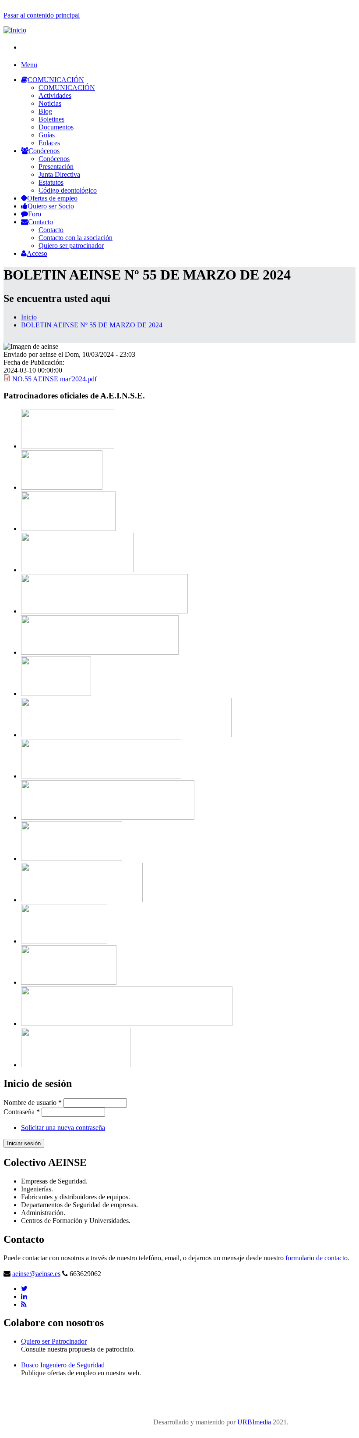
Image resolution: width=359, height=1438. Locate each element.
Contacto (40, 222)
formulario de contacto (316, 1258)
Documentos (56, 127)
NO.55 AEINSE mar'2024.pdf (54, 379)
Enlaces (49, 143)
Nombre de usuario (33, 1102)
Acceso (37, 253)
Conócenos (44, 150)
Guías (47, 135)
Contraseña (22, 1111)
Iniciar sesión (24, 1143)
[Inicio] (15, 30)
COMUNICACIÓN (56, 79)
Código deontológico (68, 190)
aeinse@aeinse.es (36, 1273)
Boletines (51, 119)
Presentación (56, 166)
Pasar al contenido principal (42, 15)
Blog (45, 111)
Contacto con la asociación (76, 237)
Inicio (29, 317)
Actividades (55, 95)
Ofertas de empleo (52, 198)
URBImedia (254, 1422)
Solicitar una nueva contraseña (63, 1127)
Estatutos (51, 182)
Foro (34, 214)
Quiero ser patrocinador (71, 245)
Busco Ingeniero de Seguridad (63, 1365)
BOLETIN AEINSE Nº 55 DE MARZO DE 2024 (91, 325)
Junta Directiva (59, 174)
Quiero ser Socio (51, 206)
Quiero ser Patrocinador (54, 1341)
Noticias (50, 103)
